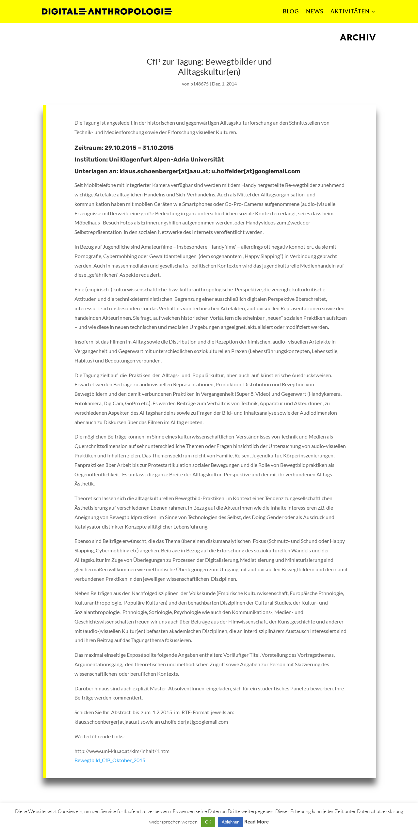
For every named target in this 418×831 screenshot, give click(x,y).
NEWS (314, 11)
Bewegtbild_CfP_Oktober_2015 (109, 760)
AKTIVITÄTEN (350, 11)
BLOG (291, 11)
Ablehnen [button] (230, 821)
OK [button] (208, 821)
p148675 (199, 83)
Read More (256, 821)
